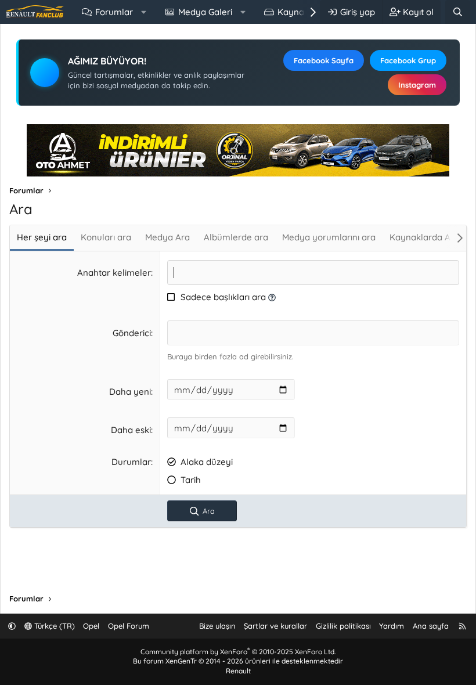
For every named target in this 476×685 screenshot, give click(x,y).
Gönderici (132, 332)
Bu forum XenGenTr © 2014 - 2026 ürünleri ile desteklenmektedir (238, 661)
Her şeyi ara (42, 237)
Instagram (417, 84)
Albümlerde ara (236, 237)
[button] (144, 12)
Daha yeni (130, 391)
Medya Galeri (205, 11)
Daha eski (131, 429)
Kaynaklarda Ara (424, 237)
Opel (91, 625)
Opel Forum (128, 625)
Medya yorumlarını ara (329, 237)
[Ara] (457, 12)
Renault (238, 670)
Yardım (391, 625)
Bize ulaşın (217, 625)
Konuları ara (106, 237)
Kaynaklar (298, 11)
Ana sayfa (431, 625)
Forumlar (114, 11)
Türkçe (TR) (53, 625)
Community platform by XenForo (238, 651)
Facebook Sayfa (324, 60)
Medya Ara (167, 237)
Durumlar (131, 461)
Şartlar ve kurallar (275, 625)
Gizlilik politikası (343, 625)
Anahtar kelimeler (114, 272)
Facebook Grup (408, 60)
